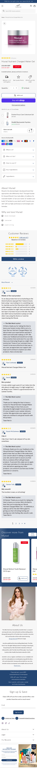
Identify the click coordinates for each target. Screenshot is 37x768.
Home (3, 17)
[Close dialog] (35, 745)
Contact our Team (10, 718)
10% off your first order (18, 677)
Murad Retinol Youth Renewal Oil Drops (14, 570)
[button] (34, 6)
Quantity (5, 88)
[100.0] (13, 271)
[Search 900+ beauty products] (4, 11)
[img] (6, 288)
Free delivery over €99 (18, 672)
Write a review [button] (18, 259)
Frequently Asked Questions (27, 718)
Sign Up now (18, 712)
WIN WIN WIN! (9, 760)
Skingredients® (13, 638)
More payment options (18, 105)
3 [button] (19, 523)
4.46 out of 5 (23, 237)
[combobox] (18, 11)
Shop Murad (32, 534)
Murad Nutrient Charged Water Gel (14, 17)
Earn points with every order (18, 682)
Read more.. (17, 665)
